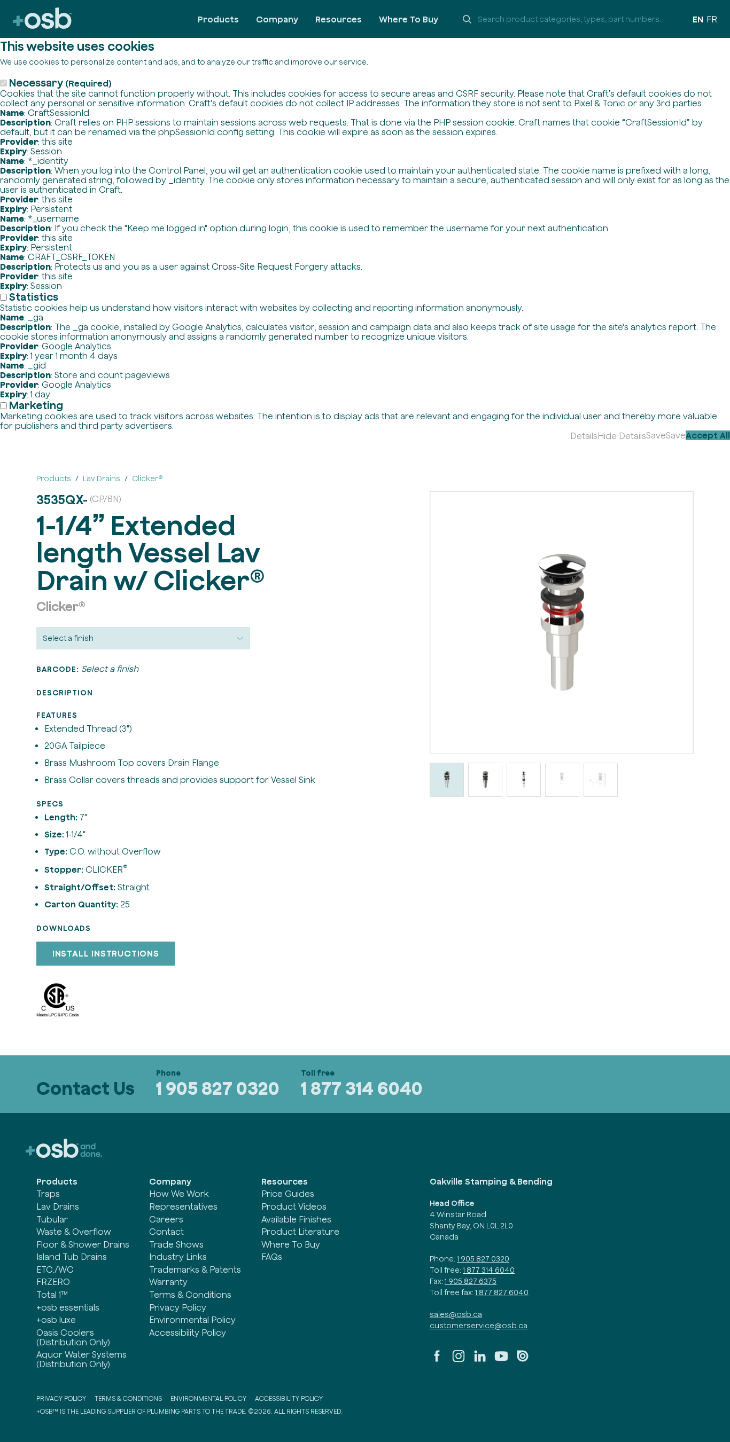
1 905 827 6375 (470, 1281)
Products (218, 19)
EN (698, 19)
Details (583, 436)
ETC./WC (55, 1269)
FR (711, 19)
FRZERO (53, 1282)
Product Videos (294, 1206)
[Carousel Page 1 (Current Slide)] (447, 780)
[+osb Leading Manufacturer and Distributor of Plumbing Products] (42, 18)
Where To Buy (408, 19)
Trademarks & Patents (195, 1269)
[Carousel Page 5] (601, 780)
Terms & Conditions (190, 1294)
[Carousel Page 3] (524, 780)
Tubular (52, 1219)
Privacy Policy (177, 1307)
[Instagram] (458, 1360)
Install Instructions (105, 953)
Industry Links (178, 1256)
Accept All (708, 435)
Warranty (168, 1282)
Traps (48, 1193)
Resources (338, 19)
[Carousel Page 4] (562, 780)
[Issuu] (522, 1360)
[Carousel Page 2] (485, 780)
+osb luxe (56, 1320)
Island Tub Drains (71, 1256)
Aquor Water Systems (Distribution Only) (81, 1359)
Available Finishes (296, 1219)
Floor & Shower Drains (82, 1244)
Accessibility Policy (187, 1332)
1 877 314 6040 (362, 1088)
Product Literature (300, 1231)
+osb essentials (67, 1307)
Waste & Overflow (73, 1231)
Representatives (183, 1206)
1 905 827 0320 (217, 1088)
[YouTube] (501, 1360)
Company (277, 19)
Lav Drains (57, 1206)
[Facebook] (437, 1360)
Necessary (60, 82)
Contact (166, 1231)
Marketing (36, 405)
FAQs (271, 1256)
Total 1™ (52, 1294)
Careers (166, 1219)
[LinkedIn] (479, 1360)
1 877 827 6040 (502, 1292)
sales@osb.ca (456, 1314)
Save (656, 435)
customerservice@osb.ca (478, 1325)
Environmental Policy (192, 1320)
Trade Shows (176, 1244)
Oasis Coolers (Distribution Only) (73, 1337)
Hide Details (621, 436)
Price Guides (287, 1193)
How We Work (179, 1193)
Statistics (33, 297)
